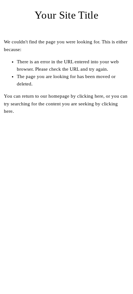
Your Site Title (66, 15)
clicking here (90, 96)
